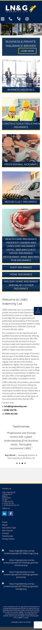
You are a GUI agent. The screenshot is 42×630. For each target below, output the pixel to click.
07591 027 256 (11, 413)
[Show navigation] (5, 19)
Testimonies (7, 535)
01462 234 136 (10, 410)
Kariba (28, 622)
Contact (5, 532)
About (4, 524)
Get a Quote (7, 530)
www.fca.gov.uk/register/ (17, 615)
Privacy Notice (8, 538)
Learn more (27, 50)
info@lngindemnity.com (15, 406)
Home (4, 521)
